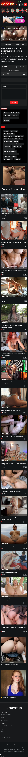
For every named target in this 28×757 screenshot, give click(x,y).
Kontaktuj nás (4, 720)
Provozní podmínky (6, 714)
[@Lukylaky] (13, 11)
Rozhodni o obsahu (6, 738)
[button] (25, 4)
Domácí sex (18, 139)
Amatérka (14, 131)
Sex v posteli (7, 154)
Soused (16, 154)
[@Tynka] (3, 11)
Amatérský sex (8, 136)
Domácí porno (8, 139)
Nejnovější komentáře (6, 726)
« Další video (8, 44)
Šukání (14, 156)
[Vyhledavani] (22, 4)
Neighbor (7, 144)
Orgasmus (7, 146)
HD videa (6, 118)
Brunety (6, 113)
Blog (2, 731)
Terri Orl (17, 159)
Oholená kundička (17, 144)
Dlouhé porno (19, 136)
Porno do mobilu (9, 149)
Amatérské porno (9, 134)
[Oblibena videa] (16, 4)
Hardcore (15, 115)
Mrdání (16, 141)
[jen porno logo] (14, 708)
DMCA (2, 717)
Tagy (2, 729)
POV (12, 118)
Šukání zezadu (8, 159)
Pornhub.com (17, 146)
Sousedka (7, 156)
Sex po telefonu (5, 735)
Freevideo (7, 115)
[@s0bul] (22, 11)
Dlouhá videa (15, 113)
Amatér (6, 131)
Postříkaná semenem (10, 151)
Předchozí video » (20, 44)
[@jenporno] (8, 11)
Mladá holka (8, 141)
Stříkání (6, 120)
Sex (17, 118)
